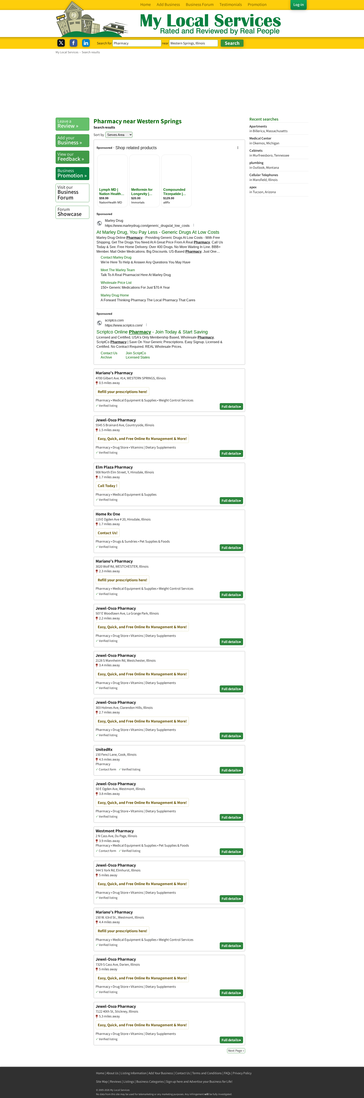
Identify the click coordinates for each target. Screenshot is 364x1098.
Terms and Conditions (207, 1073)
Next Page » (236, 1050)
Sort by (99, 134)
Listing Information (133, 1073)
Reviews (115, 1081)
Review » (68, 123)
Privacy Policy (242, 1073)
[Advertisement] (182, 85)
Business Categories (150, 1081)
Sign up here (174, 1081)
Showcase (70, 212)
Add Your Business (161, 1073)
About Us (112, 1073)
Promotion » (72, 173)
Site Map (102, 1081)
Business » (70, 140)
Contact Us (182, 1073)
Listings (128, 1081)
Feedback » (71, 156)
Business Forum (68, 192)
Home (100, 1073)
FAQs (227, 1073)
